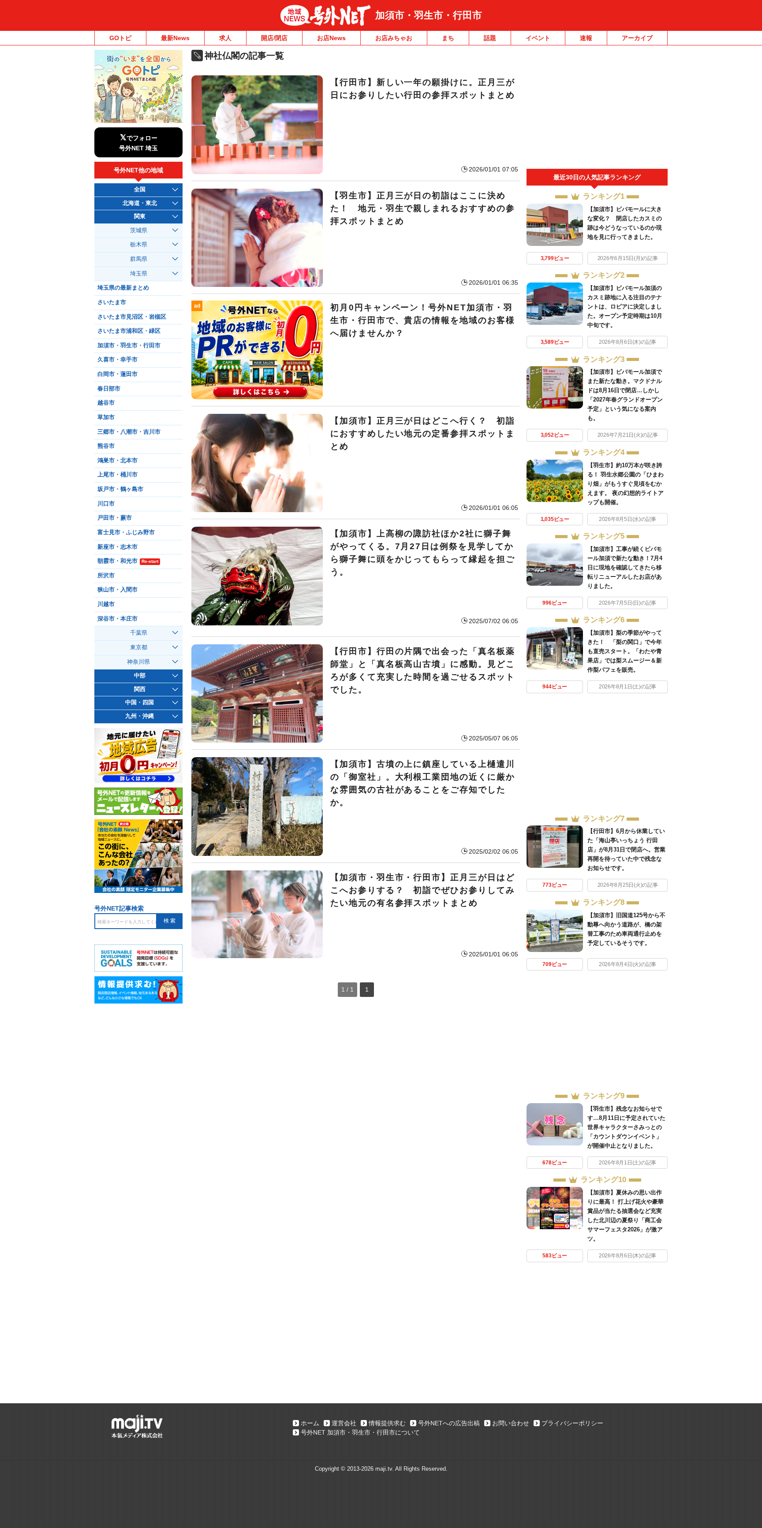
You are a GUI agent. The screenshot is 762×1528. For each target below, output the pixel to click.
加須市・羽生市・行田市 (428, 15)
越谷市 (106, 403)
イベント (538, 37)
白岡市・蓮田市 (117, 374)
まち (448, 37)
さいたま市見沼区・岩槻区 (131, 317)
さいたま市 (111, 302)
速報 (586, 37)
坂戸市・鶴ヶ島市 (120, 489)
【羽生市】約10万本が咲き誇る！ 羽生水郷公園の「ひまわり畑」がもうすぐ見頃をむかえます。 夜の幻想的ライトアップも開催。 (625, 484)
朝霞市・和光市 (127, 561)
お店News (331, 37)
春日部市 (108, 389)
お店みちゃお (393, 37)
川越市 (106, 604)
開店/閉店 (274, 37)
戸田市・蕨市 (114, 518)
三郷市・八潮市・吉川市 (129, 432)
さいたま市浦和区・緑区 (129, 331)
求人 (225, 37)
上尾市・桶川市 (117, 475)
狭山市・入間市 (117, 590)
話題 (490, 37)
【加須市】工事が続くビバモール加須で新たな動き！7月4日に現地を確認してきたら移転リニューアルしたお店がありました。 (624, 567)
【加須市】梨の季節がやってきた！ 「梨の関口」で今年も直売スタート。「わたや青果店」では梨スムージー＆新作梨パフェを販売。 (624, 651)
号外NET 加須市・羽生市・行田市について (360, 1432)
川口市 (106, 504)
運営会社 (344, 1423)
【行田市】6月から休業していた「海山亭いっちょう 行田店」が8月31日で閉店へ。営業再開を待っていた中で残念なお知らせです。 (626, 849)
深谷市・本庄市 (117, 619)
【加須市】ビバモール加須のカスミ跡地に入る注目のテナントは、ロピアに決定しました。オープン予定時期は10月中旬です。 (624, 306)
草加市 (106, 417)
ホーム (310, 1423)
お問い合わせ (510, 1423)
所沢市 (106, 576)
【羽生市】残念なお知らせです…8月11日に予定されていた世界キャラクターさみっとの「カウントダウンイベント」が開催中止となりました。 (626, 1127)
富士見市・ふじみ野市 (126, 532)
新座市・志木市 (117, 547)
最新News (175, 37)
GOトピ (120, 37)
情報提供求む (387, 1423)
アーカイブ (637, 37)
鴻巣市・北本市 (117, 460)
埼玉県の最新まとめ (123, 288)
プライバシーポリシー (572, 1423)
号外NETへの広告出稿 (449, 1423)
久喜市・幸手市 (117, 360)
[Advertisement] (597, 109)
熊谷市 (106, 446)
